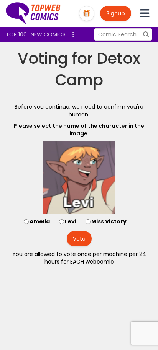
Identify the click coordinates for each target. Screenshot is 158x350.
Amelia (40, 221)
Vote (79, 239)
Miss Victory (109, 221)
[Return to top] (33, 13)
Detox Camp (98, 69)
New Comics (48, 34)
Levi (70, 221)
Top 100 (16, 34)
